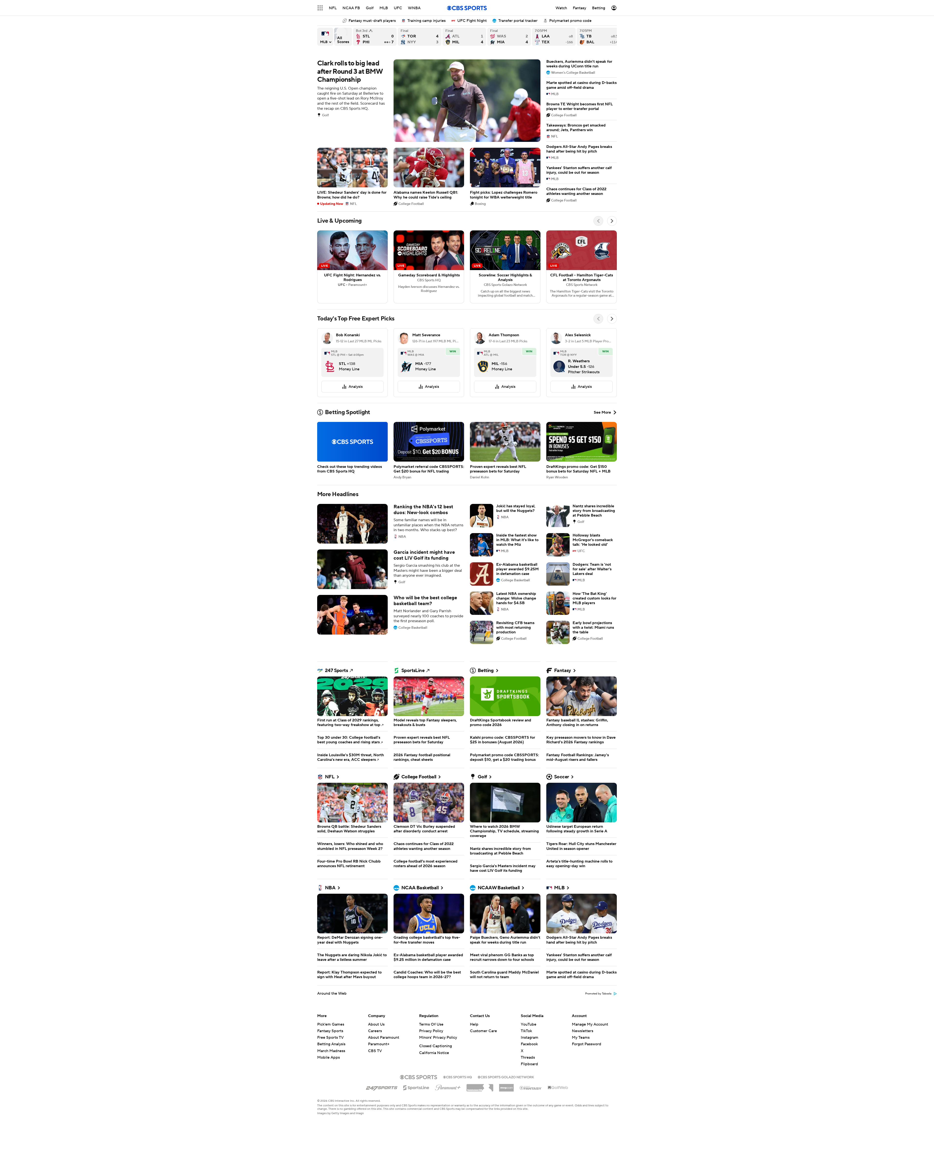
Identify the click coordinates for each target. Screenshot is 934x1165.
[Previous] (598, 221)
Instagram (529, 1037)
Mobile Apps (328, 1057)
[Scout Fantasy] (531, 1087)
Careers (375, 1030)
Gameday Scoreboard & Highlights (429, 266)
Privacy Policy (431, 1030)
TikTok (526, 1030)
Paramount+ (378, 1044)
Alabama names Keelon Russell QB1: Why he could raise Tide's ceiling (429, 176)
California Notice (434, 1052)
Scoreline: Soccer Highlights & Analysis (505, 266)
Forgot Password (586, 1044)
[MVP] (506, 1085)
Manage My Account (590, 1024)
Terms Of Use (431, 1024)
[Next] (612, 221)
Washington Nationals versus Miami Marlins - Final (509, 37)
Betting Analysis (331, 1044)
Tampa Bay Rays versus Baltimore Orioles (598, 37)
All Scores (343, 37)
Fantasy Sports (330, 1030)
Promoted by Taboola (598, 993)
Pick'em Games (330, 1024)
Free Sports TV (330, 1037)
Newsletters (582, 1030)
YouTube (528, 1024)
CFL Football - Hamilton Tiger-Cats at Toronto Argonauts (581, 266)
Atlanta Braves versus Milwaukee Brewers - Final (464, 37)
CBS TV (375, 1050)
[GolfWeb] (558, 1087)
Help (474, 1024)
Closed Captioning (435, 1046)
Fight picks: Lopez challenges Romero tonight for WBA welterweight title (505, 176)
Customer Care (483, 1030)
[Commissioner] (480, 1085)
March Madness (331, 1050)
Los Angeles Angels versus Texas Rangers (554, 37)
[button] (320, 8)
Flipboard (529, 1064)
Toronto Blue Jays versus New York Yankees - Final (419, 37)
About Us (376, 1024)
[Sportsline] (416, 1086)
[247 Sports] (381, 1086)
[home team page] (330, 362)
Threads (528, 1057)
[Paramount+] (448, 1086)
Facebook (529, 1044)
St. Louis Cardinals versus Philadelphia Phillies (375, 37)
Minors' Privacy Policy (438, 1037)
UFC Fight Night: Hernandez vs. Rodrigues (352, 266)
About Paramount (383, 1037)
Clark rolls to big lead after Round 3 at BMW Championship (428, 100)
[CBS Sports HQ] (457, 1076)
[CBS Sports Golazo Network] (506, 1076)
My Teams (581, 1037)
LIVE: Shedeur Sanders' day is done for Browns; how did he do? (352, 176)
